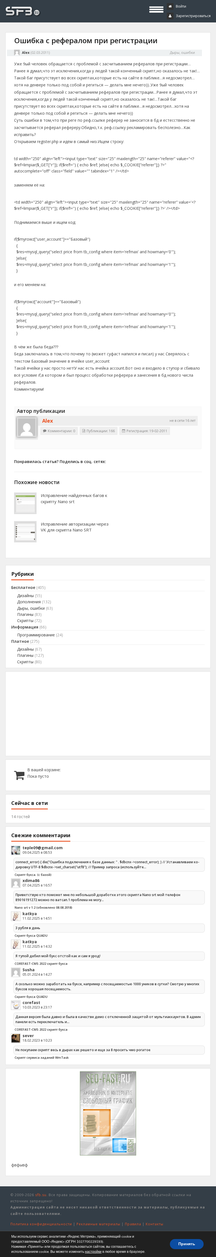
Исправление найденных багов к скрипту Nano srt (74, 498)
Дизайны (25, 595)
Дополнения (29, 601)
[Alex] (27, 427)
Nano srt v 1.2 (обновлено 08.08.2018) (43, 907)
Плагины (25, 614)
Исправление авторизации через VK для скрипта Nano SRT (75, 527)
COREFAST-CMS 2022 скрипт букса (41, 963)
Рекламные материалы (98, 1224)
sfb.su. (41, 1194)
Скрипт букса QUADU (31, 935)
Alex (26, 52)
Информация (24, 627)
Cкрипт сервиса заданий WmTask (42, 1057)
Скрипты (25, 620)
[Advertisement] (108, 713)
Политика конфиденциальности (41, 1224)
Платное (20, 641)
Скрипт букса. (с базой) (33, 874)
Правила (133, 1224)
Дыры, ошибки (182, 52)
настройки (93, 1251)
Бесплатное (23, 587)
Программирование (36, 634)
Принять (186, 1244)
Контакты (154, 1224)
